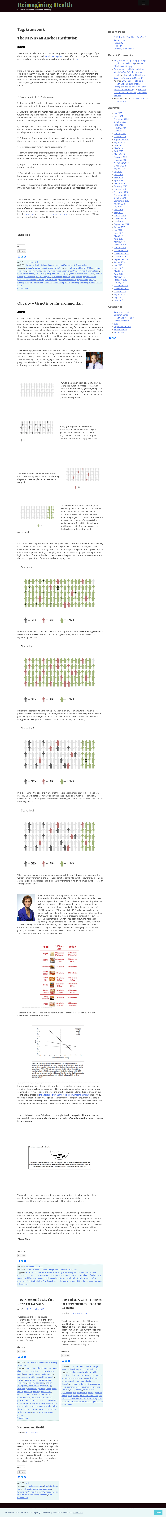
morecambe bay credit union (29, 1397)
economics (21, 1383)
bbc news (80, 1375)
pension (79, 276)
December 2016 (121, 250)
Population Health (122, 326)
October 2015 (120, 291)
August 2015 (119, 294)
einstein (48, 1383)
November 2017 (121, 218)
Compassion (119, 40)
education (40, 1383)
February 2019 (120, 186)
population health (49, 1400)
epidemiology (46, 1385)
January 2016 (120, 282)
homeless (28, 1391)
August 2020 (119, 142)
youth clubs (98, 1401)
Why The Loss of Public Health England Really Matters (130, 92)
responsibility (75, 1281)
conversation (22, 1377)
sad (100, 1395)
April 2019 (118, 180)
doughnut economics (42, 1380)
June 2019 (118, 174)
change (55, 1368)
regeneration (82, 279)
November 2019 (121, 163)
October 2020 (120, 136)
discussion (27, 1380)
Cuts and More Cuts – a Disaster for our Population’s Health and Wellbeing (81, 1304)
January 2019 (120, 189)
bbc (73, 1375)
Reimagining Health (44, 4)
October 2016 (120, 256)
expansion (47, 1489)
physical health (89, 276)
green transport (74, 271)
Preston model (51, 279)
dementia (65, 1384)
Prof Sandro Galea (34, 1281)
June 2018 (118, 209)
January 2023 (120, 127)
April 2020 (118, 151)
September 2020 (121, 139)
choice (36, 1275)
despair (84, 1384)
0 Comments (22, 288)
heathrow (50, 1492)
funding (20, 1492)
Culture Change (47, 265)
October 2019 (120, 165)
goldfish (28, 1278)
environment (56, 1275)
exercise (66, 1275)
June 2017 (118, 233)
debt (42, 1377)
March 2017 (119, 241)
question (21, 1403)
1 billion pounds (77, 1372)
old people (47, 1397)
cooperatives (69, 268)
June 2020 (118, 145)
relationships (51, 1403)
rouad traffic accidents (88, 1395)
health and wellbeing (90, 271)
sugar (90, 1281)
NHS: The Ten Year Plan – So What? (130, 37)
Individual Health (87, 1369)
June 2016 (118, 268)
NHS (75, 265)
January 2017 (120, 247)
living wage (64, 273)
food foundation (82, 1275)
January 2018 (120, 215)
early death (27, 1489)
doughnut (29, 214)
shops (84, 1281)
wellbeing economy (88, 282)
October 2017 (120, 221)
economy (46, 271)
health (27, 1492)
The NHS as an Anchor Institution (47, 37)
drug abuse (92, 1384)
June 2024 (118, 116)
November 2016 (121, 253)
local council (89, 273)
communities (29, 1374)
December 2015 (121, 285)
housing (36, 1391)
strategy (92, 279)
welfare (20, 1412)
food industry (95, 1275)
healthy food (22, 273)
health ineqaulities (51, 1278)
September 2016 (121, 259)
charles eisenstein (24, 1371)
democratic (49, 1377)
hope (72, 1389)
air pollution (79, 1272)
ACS (45, 268)
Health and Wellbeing (64, 265)
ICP (44, 273)
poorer (76, 1395)
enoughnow (22, 1385)
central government (93, 1375)
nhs (37, 276)
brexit (46, 1486)
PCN (73, 276)
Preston (40, 279)
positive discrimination (26, 279)
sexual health (77, 1398)
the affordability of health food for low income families (64, 1094)
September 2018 (121, 201)
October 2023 (120, 122)
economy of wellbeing (59, 214)
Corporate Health (33, 265)
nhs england (45, 276)
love (36, 1394)
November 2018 (121, 195)
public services (63, 1281)
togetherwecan (34, 1409)
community (41, 1374)
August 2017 (119, 227)
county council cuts (83, 1381)
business (47, 1368)
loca (72, 273)
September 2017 (121, 224)
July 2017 (118, 230)
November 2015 (121, 288)
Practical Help (120, 329)
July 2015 (118, 297)
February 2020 (120, 157)
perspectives (22, 1400)
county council (67, 1381)
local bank (79, 273)
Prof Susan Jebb (49, 1281)
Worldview (82, 265)
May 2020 (118, 148)
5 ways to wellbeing (34, 268)
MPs (27, 1494)
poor (70, 1395)
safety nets (65, 1398)
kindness (21, 1394)
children (36, 1371)
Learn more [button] (78, 1513)
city (48, 1371)
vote (50, 1494)
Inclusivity (118, 43)
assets (28, 1368)
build (40, 1368)
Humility (118, 45)
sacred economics (37, 1406)
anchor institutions (55, 268)
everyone (21, 1388)
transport (29, 282)
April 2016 (118, 274)
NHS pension (57, 276)
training (20, 282)
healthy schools (35, 273)
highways (65, 1389)
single (19, 1409)
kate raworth (46, 1391)
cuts (93, 1381)
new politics (82, 1392)
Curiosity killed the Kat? (124, 48)
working (28, 1412)
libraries (86, 1389)
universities (38, 282)
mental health (29, 276)
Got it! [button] (158, 1513)
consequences (78, 1378)
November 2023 (121, 119)
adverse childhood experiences (39, 1272)
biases (34, 1368)
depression (75, 1384)
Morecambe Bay (45, 1394)
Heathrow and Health (31, 1427)
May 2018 (118, 212)
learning (79, 1389)
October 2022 (120, 130)
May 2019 (118, 177)
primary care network (67, 279)
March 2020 (119, 154)
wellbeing (75, 282)
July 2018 (118, 206)
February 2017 (120, 244)
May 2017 (118, 236)
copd (19, 1489)
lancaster (29, 1394)
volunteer (48, 282)
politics (38, 1400)
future (58, 271)
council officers (91, 1378)
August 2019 (119, 168)
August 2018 (119, 203)
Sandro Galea (51, 1406)
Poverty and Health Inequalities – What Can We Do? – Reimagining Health (129, 72)
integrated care (53, 273)
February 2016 (120, 279)
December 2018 (121, 192)
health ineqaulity (38, 1492)
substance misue (77, 1401)
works (34, 1412)
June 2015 (118, 300)
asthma (40, 1486)
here (77, 59)
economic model (34, 271)
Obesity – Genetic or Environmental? (50, 303)
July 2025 (118, 113)
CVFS (89, 268)
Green (64, 271)
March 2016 (119, 277)
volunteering (58, 282)
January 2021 (120, 133)
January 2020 (120, 160)
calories (30, 1275)
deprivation (45, 1275)
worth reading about (54, 56)
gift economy (31, 1388)
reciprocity (40, 1403)
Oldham (66, 276)
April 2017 (118, 239)
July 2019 (118, 171)
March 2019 (119, 183)
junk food (64, 1278)
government (38, 1278)
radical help (30, 1403)
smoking (93, 1398)
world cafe (42, 1412)
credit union (81, 268)
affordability (68, 1272)
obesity (76, 1278)
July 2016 (118, 265)
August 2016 (119, 262)
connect (50, 1374)
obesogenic (85, 1278)
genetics (20, 1278)
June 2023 (118, 125)
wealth (67, 282)
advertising (57, 1272)
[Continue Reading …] (26, 1340)
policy (31, 1400)
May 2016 (118, 271)
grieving (96, 1387)
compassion (66, 1378)
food (53, 271)
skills (25, 1409)
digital (19, 1380)
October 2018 (120, 198)
